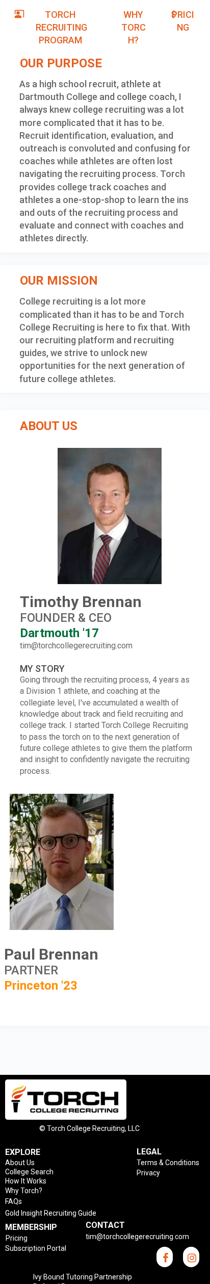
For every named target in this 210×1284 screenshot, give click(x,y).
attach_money (174, 14)
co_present (19, 14)
